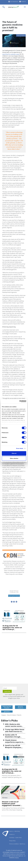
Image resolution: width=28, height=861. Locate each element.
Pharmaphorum (5, 833)
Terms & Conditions (14, 844)
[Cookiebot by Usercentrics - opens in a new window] (19, 401)
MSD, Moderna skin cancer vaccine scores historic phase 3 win (13, 726)
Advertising (17, 831)
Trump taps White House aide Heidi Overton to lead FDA (14, 731)
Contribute (11, 837)
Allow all (14, 453)
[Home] (13, 7)
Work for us (22, 844)
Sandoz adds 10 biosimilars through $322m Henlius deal (12, 737)
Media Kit (23, 1)
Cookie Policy (18, 837)
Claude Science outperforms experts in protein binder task (14, 742)
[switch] (24, 432)
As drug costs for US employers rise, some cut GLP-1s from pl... (12, 627)
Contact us (11, 834)
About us (11, 831)
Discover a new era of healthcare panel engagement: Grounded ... (12, 803)
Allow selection (14, 458)
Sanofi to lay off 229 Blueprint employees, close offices (13, 747)
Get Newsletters (14, 1)
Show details (19, 448)
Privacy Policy (12, 840)
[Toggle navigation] (4, 6)
